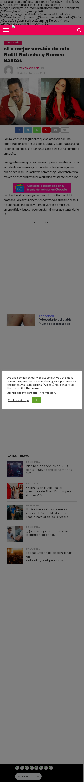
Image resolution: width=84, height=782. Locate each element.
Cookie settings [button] (18, 400)
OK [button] (36, 400)
